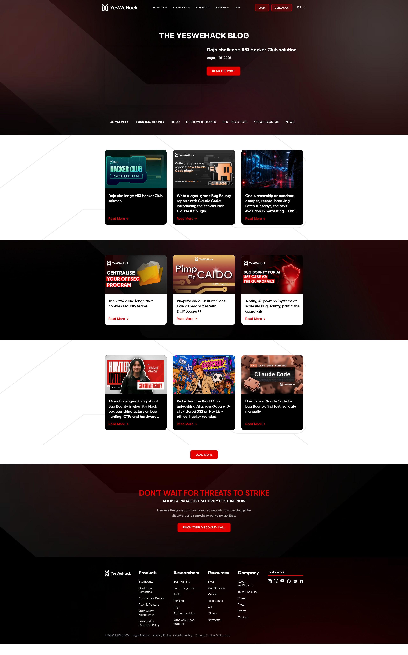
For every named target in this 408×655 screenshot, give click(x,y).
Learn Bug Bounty (149, 122)
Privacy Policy (162, 635)
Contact (243, 617)
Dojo (175, 122)
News (290, 122)
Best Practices (235, 122)
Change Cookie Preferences (212, 635)
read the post (223, 71)
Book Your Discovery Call (204, 527)
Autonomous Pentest (152, 598)
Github (212, 613)
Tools (177, 594)
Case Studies (216, 588)
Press (241, 604)
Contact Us (282, 7)
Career (242, 598)
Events (242, 611)
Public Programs (183, 588)
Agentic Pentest (149, 604)
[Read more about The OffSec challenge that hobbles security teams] (136, 274)
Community (119, 122)
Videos (212, 594)
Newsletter (214, 620)
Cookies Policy (182, 635)
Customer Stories (201, 122)
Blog (237, 8)
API (210, 607)
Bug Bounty (146, 581)
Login (262, 7)
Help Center (215, 600)
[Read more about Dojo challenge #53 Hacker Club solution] (136, 169)
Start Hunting (182, 581)
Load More (204, 454)
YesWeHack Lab (266, 122)
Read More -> (118, 218)
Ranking (179, 600)
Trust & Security (247, 592)
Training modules (184, 613)
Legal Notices (141, 635)
